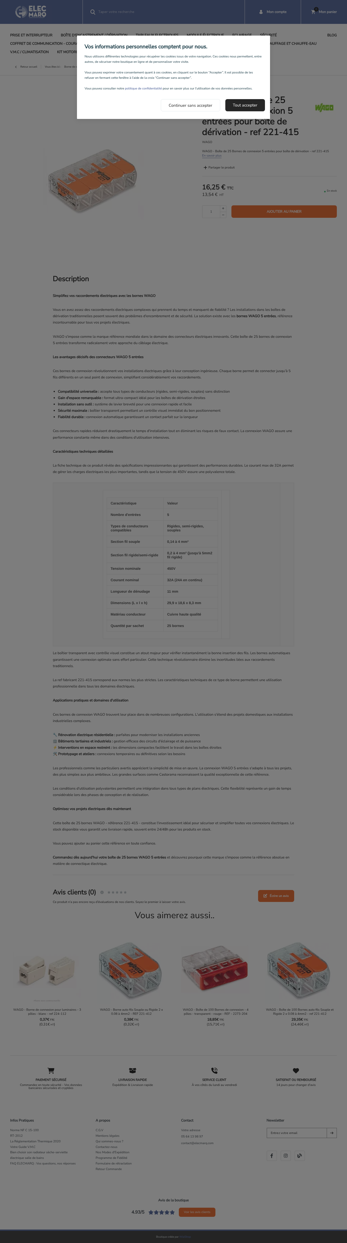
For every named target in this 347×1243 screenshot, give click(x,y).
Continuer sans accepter (190, 105)
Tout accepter (245, 105)
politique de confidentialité (143, 89)
